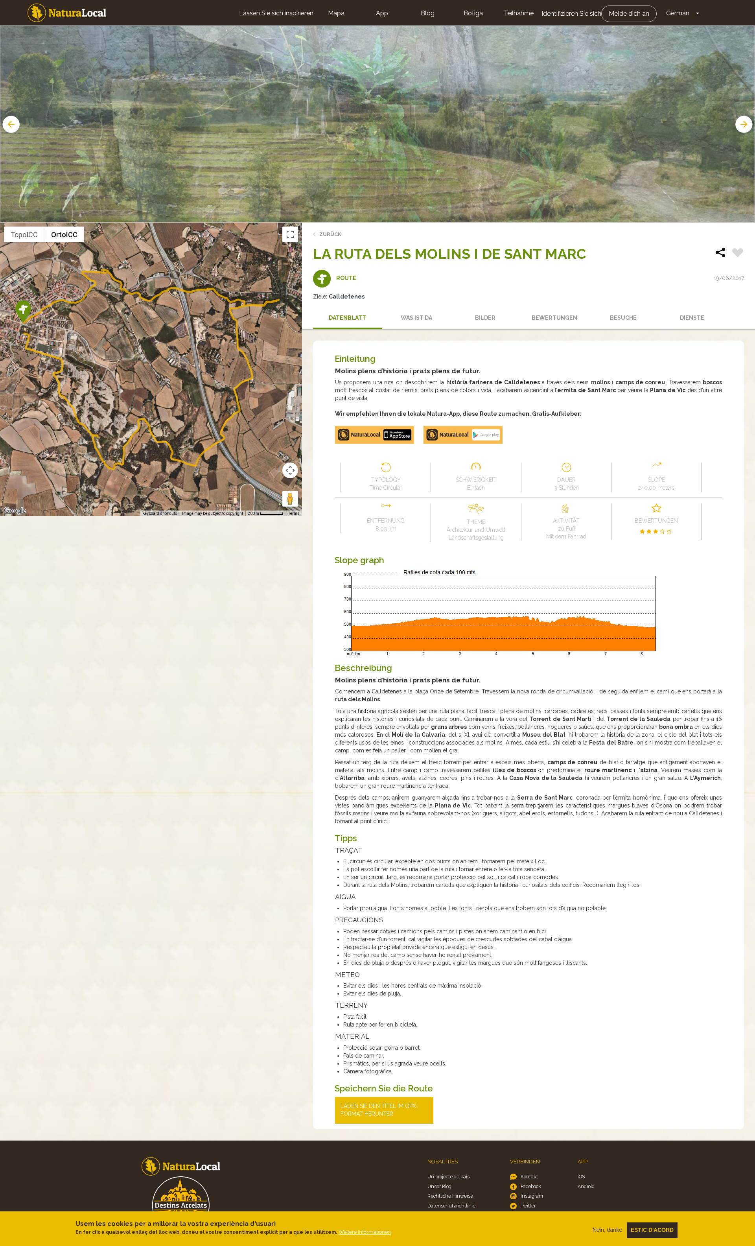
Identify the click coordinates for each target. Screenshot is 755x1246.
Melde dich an (629, 13)
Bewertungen (554, 318)
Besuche (623, 318)
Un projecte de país (448, 1177)
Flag (737, 253)
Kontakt (529, 1177)
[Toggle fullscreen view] (290, 234)
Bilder (485, 318)
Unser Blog (439, 1186)
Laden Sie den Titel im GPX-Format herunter (379, 1110)
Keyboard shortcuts (159, 513)
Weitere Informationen (365, 1232)
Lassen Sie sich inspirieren (276, 13)
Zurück (330, 234)
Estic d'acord (652, 1230)
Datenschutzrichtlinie (451, 1206)
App (382, 13)
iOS (581, 1177)
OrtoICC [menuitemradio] (64, 234)
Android (586, 1186)
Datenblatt (347, 318)
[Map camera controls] (290, 470)
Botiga (473, 13)
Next (745, 124)
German (677, 13)
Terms (294, 513)
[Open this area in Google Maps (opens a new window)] (15, 511)
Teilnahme (519, 13)
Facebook (531, 1186)
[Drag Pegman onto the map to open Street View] (290, 499)
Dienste (692, 318)
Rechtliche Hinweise (450, 1196)
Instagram (532, 1196)
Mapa (336, 13)
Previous (10, 124)
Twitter (528, 1206)
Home (67, 13)
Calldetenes (347, 296)
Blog (428, 13)
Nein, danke (607, 1230)
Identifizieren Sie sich (571, 13)
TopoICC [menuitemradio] (24, 234)
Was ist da (416, 318)
